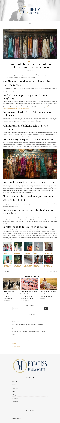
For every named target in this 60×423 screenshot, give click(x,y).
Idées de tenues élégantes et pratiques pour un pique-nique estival (48, 294)
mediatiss (7, 271)
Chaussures (15, 381)
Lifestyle (14, 395)
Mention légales (16, 346)
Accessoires (15, 401)
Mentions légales (16, 418)
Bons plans (15, 398)
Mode (30, 61)
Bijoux (14, 384)
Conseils (14, 405)
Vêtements (15, 388)
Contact (14, 343)
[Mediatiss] (30, 10)
